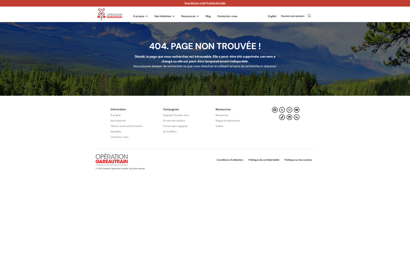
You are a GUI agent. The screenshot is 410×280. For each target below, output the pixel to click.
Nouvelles (116, 131)
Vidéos (219, 126)
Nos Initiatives (118, 120)
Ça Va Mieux (169, 131)
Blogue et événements (228, 120)
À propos (116, 115)
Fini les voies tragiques (175, 126)
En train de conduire (174, 120)
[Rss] (296, 117)
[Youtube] (296, 110)
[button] (140, 16)
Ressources (222, 115)
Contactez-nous (119, 137)
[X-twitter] (282, 110)
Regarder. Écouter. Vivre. (176, 115)
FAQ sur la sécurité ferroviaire (127, 126)
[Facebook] (275, 110)
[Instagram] (289, 110)
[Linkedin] (289, 117)
